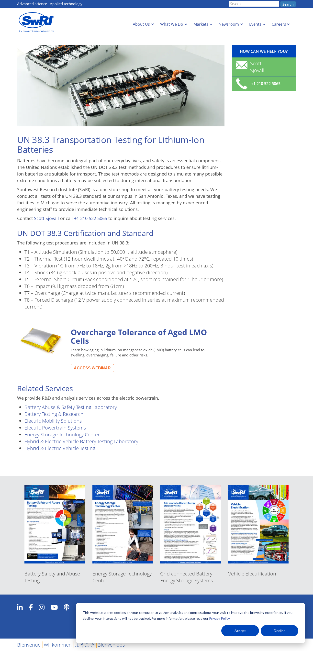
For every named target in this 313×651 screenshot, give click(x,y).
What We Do (171, 24)
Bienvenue (29, 644)
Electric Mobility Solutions (53, 421)
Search (288, 4)
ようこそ (84, 644)
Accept (240, 631)
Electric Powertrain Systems (55, 427)
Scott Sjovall (46, 218)
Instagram (42, 607)
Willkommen (58, 644)
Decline (279, 631)
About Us (141, 24)
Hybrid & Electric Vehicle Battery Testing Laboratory (81, 441)
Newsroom (229, 24)
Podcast (66, 607)
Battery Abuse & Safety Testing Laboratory (70, 407)
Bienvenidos (111, 644)
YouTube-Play (54, 607)
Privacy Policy (219, 618)
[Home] (38, 22)
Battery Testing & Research (53, 414)
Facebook (31, 607)
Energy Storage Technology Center (62, 434)
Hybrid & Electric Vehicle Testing (59, 448)
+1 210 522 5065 (90, 218)
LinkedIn (20, 607)
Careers (279, 24)
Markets (200, 24)
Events (255, 24)
